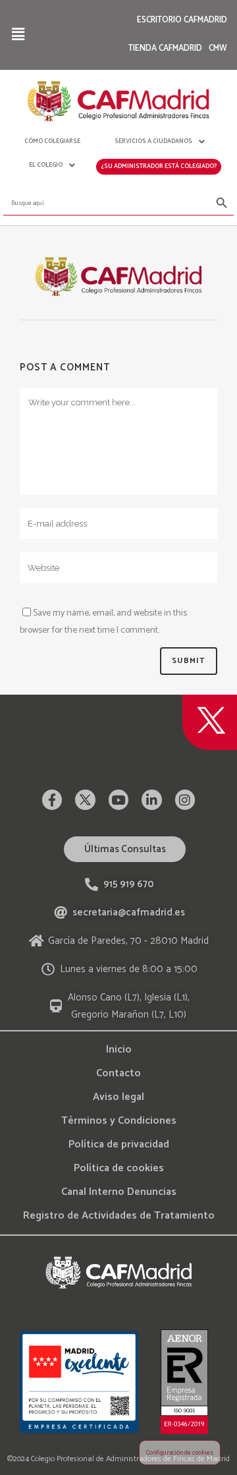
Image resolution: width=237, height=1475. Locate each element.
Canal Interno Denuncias (118, 1192)
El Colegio (46, 164)
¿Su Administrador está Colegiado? (159, 166)
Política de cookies (119, 1168)
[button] (18, 34)
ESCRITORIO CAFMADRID (182, 20)
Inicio (119, 1049)
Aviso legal (118, 1097)
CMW (218, 48)
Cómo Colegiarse (52, 141)
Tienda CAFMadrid (165, 48)
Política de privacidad (118, 1144)
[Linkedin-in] (151, 799)
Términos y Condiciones (118, 1121)
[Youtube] (118, 799)
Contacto (118, 1073)
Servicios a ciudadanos (153, 141)
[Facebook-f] (52, 799)
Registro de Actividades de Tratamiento (119, 1216)
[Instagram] (185, 799)
